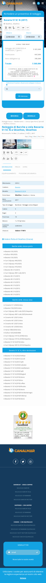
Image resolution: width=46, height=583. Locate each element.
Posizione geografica (27, 173)
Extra (25, 167)
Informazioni (7, 167)
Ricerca (15, 116)
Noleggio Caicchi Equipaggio (23, 537)
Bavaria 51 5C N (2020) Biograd (15, 374)
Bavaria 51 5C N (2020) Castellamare (17, 368)
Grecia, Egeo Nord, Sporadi (34, 122)
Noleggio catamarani (23, 495)
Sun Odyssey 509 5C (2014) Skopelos (17, 345)
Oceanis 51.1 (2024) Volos (14, 305)
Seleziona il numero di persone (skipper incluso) (23, 83)
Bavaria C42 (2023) (11, 251)
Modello (31, 116)
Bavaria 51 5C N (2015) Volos (14, 342)
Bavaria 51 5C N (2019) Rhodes (15, 386)
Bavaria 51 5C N (20, 191)
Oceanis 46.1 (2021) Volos (14, 317)
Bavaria (17, 187)
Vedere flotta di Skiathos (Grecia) (18, 239)
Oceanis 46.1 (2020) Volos (14, 327)
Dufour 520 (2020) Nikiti (13, 333)
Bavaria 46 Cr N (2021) (12, 270)
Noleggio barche (23, 488)
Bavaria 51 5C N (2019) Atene (15, 377)
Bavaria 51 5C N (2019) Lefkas (15, 383)
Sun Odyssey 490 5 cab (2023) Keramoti (18, 314)
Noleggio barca (7, 122)
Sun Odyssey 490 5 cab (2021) (15, 273)
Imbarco (9, 33)
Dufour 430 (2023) (11, 254)
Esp (26, 136)
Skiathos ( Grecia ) (9, 124)
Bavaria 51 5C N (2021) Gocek (15, 359)
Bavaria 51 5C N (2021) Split (14, 362)
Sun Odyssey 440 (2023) (13, 260)
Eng (30, 136)
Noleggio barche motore (23, 499)
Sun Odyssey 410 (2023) (13, 264)
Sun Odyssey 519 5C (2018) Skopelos (17, 339)
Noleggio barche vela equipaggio (23, 525)
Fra (43, 136)
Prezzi (17, 167)
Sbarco (28, 33)
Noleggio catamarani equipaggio (23, 529)
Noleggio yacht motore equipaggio (23, 533)
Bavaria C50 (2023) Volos (13, 308)
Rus (35, 136)
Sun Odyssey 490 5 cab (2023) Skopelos (18, 311)
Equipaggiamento (9, 173)
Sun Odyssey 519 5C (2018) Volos (16, 336)
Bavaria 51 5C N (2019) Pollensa (15, 396)
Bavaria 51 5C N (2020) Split (14, 371)
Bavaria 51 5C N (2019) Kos (14, 380)
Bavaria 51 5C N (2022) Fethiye (15, 356)
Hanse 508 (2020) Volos (13, 330)
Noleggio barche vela (23, 492)
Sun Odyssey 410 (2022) (13, 267)
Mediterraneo (18, 122)
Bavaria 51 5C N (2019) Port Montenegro (18, 393)
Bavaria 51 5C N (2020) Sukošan (15, 365)
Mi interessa (22, 96)
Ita (39, 136)
